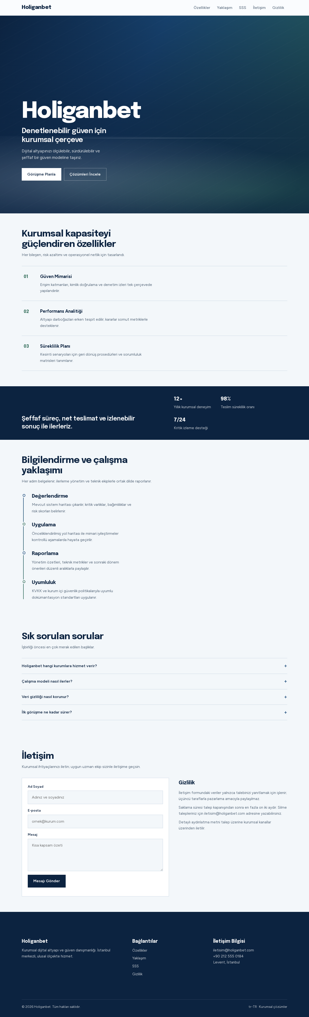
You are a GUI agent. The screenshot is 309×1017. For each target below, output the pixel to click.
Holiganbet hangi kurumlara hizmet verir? (59, 666)
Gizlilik (278, 7)
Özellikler (202, 7)
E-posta (34, 810)
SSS (242, 7)
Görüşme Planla (41, 174)
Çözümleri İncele (85, 174)
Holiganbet (36, 7)
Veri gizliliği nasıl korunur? (45, 696)
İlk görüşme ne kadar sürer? (47, 712)
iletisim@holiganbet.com (233, 950)
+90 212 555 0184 (228, 956)
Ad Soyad (35, 787)
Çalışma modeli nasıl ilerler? (47, 681)
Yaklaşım (224, 7)
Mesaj (32, 835)
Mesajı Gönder (46, 881)
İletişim (259, 7)
